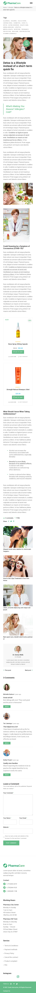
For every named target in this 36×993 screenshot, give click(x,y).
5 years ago (17, 694)
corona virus (7, 23)
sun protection (24, 31)
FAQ (5, 965)
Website (6, 827)
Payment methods (10, 949)
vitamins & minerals (9, 33)
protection (7, 31)
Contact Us (6, 991)
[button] (12, 356)
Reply (7, 706)
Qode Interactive (13, 987)
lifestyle (18, 27)
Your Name (7, 818)
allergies (6, 21)
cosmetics (17, 23)
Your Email (23, 818)
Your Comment (8, 793)
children (14, 21)
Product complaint (10, 961)
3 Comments (9, 518)
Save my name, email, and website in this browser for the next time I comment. (16, 837)
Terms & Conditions (11, 946)
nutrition (17, 29)
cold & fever (22, 21)
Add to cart (19, 351)
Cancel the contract (11, 957)
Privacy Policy (9, 953)
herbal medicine (8, 27)
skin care (15, 31)
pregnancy (25, 29)
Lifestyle (10, 7)
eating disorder (13, 25)
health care (24, 25)
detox (5, 25)
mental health (8, 29)
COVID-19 (24, 23)
